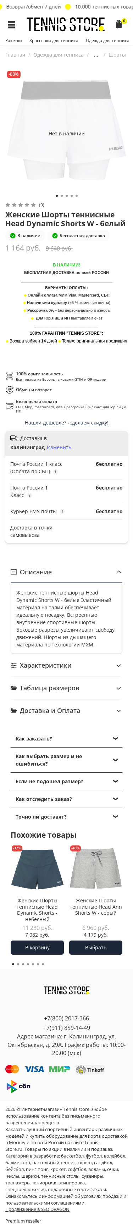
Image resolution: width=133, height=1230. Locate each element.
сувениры (92, 1176)
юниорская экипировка (59, 1183)
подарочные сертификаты (77, 1190)
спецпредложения (25, 1190)
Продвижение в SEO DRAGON (37, 1209)
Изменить (59, 447)
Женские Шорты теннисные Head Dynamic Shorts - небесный (37, 909)
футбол (94, 1156)
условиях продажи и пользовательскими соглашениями (65, 1199)
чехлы (12, 1176)
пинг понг (37, 1169)
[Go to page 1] (13, 964)
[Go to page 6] (38, 964)
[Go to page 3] (23, 964)
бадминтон (17, 1163)
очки (112, 1169)
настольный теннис (54, 1163)
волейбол (114, 1156)
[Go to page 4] (28, 964)
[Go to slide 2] (62, 196)
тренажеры (18, 1183)
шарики (30, 1176)
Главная (15, 54)
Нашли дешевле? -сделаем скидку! (67, 422)
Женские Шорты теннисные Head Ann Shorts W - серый (96, 906)
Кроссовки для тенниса (53, 40)
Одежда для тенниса (107, 40)
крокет (58, 1169)
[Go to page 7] (43, 964)
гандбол (103, 1163)
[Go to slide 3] (67, 196)
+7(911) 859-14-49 (66, 1028)
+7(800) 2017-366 (66, 1018)
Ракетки (13, 40)
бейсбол (14, 1169)
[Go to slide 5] (77, 196)
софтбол (77, 1169)
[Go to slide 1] (57, 196)
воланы (96, 1169)
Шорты (117, 54)
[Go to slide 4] (72, 196)
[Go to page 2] (18, 964)
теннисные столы (60, 1176)
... (96, 55)
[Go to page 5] (33, 964)
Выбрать (95, 947)
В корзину (37, 947)
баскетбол (72, 1156)
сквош (85, 1163)
